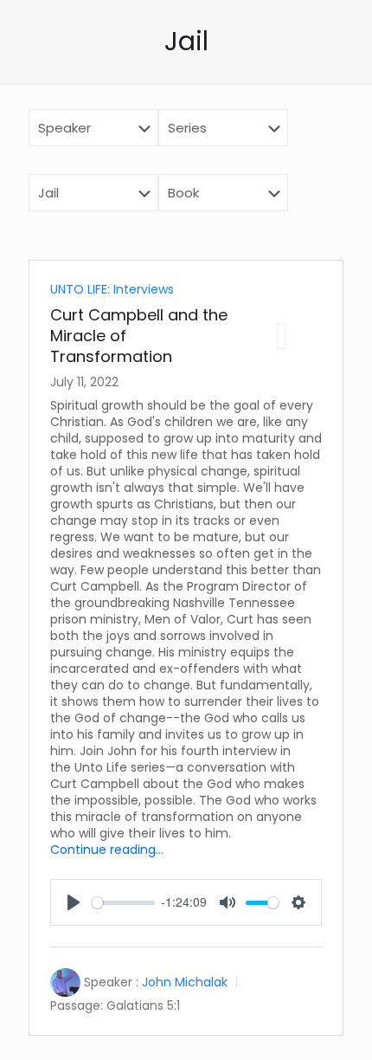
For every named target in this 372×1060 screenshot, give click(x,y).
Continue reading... (107, 849)
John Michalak (185, 982)
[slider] (123, 903)
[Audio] (281, 336)
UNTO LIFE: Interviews (112, 289)
